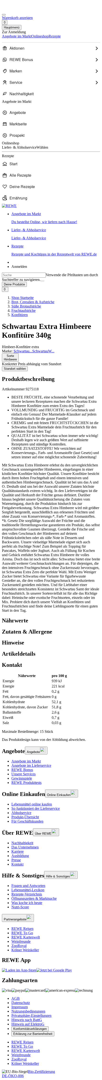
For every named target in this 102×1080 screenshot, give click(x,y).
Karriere (17, 851)
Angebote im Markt (26, 761)
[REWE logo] (9, 206)
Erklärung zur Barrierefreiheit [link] (32, 1034)
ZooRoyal (19, 946)
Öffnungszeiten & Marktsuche (34, 898)
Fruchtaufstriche (23, 310)
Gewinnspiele (21, 778)
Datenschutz (20, 1003)
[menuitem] (51, 48)
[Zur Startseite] (18, 9)
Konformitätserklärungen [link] (30, 1029)
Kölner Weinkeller (25, 950)
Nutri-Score (20, 907)
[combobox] (24, 275)
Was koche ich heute (26, 903)
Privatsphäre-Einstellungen (31, 1016)
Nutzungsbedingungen (28, 1011)
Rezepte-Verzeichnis (26, 894)
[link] (55, 218)
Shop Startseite (22, 298)
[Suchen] (42, 281)
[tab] (51, 620)
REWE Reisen (22, 929)
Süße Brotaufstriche (26, 306)
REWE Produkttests (26, 783)
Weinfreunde (21, 941)
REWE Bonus (22, 770)
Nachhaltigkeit (22, 843)
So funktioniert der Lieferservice (35, 808)
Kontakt (17, 864)
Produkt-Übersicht (25, 817)
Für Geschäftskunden (27, 821)
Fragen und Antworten (28, 886)
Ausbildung (20, 856)
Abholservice (21, 813)
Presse (16, 860)
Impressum (19, 1007)
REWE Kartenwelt (25, 937)
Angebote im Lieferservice (31, 765)
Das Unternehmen (25, 847)
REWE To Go (22, 933)
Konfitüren (19, 315)
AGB (15, 998)
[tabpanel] (51, 699)
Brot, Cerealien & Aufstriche (32, 302)
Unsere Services (23, 774)
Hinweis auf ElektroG (27, 1024)
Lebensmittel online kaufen (31, 804)
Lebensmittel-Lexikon (27, 890)
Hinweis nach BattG (26, 1020)
